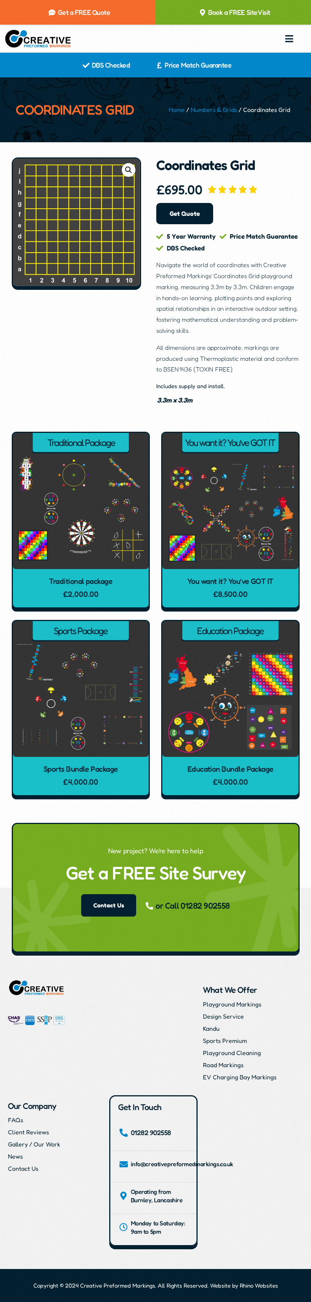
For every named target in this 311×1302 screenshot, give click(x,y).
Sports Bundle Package (81, 769)
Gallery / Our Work (34, 1144)
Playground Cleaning (232, 1053)
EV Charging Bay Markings (239, 1077)
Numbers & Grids (214, 109)
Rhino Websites (259, 1285)
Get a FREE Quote (84, 12)
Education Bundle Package (230, 769)
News (15, 1156)
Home (177, 109)
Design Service (223, 1016)
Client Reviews (28, 1132)
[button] (289, 38)
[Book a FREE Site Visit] (202, 12)
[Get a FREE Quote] (52, 12)
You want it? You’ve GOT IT (230, 581)
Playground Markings (232, 1004)
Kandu (211, 1028)
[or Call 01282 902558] (149, 906)
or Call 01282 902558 (192, 905)
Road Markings (223, 1065)
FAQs (15, 1120)
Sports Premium (225, 1040)
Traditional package (80, 581)
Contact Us (23, 1168)
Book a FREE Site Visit (239, 12)
